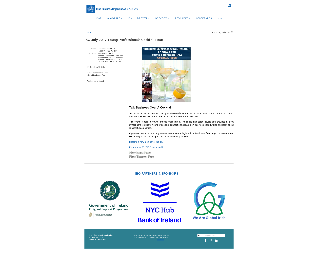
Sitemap (160, 240)
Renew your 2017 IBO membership (146, 147)
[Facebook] (205, 240)
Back (89, 32)
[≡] (220, 18)
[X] (211, 240)
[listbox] (223, 32)
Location (92, 53)
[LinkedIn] (216, 240)
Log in (230, 5)
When (93, 49)
